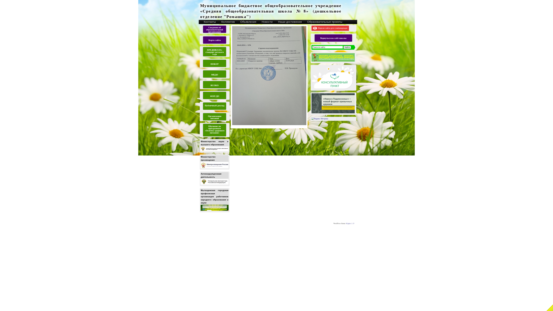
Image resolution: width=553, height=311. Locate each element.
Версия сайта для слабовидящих (332, 28)
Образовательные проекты (324, 21)
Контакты (210, 21)
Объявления (248, 21)
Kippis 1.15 (350, 223)
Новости (267, 21)
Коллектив (228, 21)
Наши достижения (290, 21)
